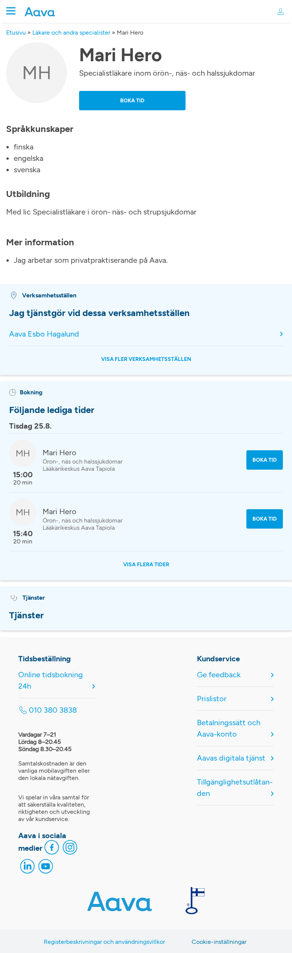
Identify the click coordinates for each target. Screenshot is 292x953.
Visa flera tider (146, 564)
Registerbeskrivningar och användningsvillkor (104, 941)
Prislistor (212, 698)
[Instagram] (70, 849)
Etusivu (16, 32)
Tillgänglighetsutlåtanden (235, 787)
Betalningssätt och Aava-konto (228, 728)
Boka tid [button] (132, 100)
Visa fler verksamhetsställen (146, 359)
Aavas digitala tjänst (231, 757)
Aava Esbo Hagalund (44, 333)
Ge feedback (219, 674)
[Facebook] (52, 849)
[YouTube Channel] (45, 868)
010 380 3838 (53, 710)
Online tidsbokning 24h (50, 680)
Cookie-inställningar (219, 941)
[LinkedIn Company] (27, 868)
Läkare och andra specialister (71, 32)
